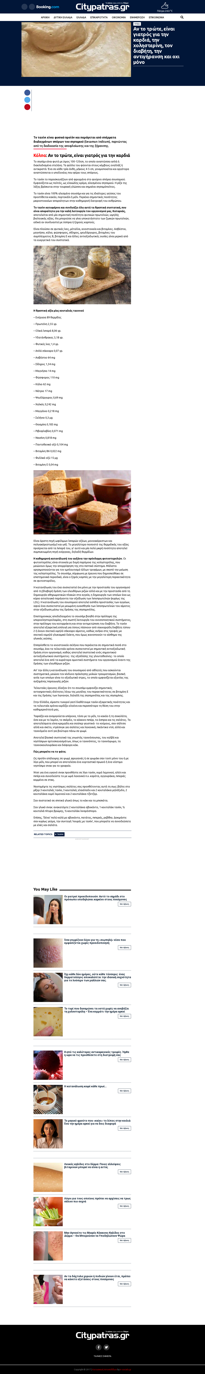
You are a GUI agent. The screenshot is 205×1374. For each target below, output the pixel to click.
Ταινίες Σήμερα (102, 1356)
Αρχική (45, 17)
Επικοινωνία (156, 17)
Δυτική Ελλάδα (63, 17)
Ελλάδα (81, 17)
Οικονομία (119, 17)
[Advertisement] (82, 862)
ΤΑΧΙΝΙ (60, 834)
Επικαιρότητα (99, 17)
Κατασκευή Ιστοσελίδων (104, 1369)
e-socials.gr (125, 1369)
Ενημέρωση (137, 17)
